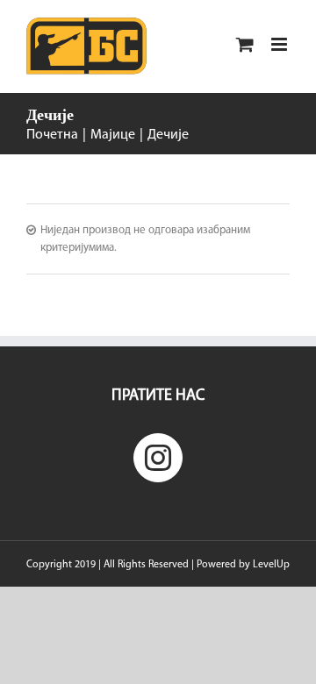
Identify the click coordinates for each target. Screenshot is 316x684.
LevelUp (271, 564)
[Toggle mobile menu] (280, 44)
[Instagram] (158, 457)
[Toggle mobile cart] (245, 44)
